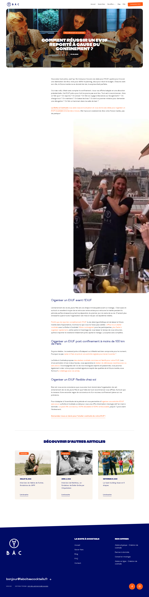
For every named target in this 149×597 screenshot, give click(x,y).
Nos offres (110, 4)
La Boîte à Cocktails (59, 108)
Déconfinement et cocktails (74, 33)
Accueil (93, 4)
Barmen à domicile (122, 552)
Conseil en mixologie (123, 557)
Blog (119, 4)
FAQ (124, 4)
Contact (77, 563)
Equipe (106, 453)
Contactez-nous (135, 4)
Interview (24, 453)
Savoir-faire (101, 4)
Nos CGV (9, 586)
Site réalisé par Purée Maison (38, 586)
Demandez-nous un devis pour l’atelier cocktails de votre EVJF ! (78, 416)
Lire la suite (24, 495)
